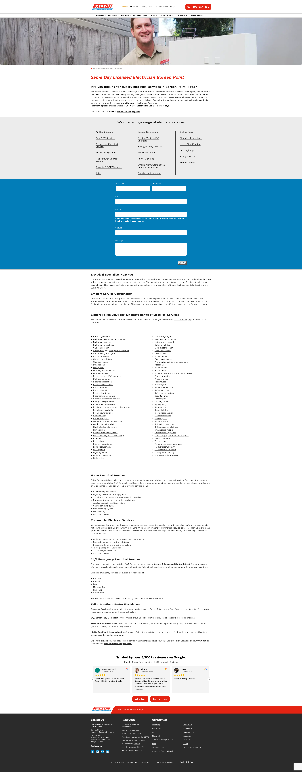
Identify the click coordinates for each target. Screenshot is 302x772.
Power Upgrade (146, 159)
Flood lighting (99, 416)
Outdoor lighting (162, 345)
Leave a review (160, 699)
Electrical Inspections (191, 138)
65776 (146, 737)
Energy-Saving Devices (150, 146)
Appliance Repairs (196, 15)
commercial (140, 100)
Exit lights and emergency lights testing (111, 407)
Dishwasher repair (101, 379)
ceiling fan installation (119, 351)
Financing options (99, 106)
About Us (134, 7)
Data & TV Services (105, 138)
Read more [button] (129, 690)
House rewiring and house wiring (108, 435)
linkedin (107, 751)
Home (94, 68)
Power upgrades (162, 376)
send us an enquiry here (128, 111)
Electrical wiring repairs (104, 396)
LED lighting (99, 450)
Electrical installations (103, 385)
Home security (99, 430)
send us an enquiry (182, 319)
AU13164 (138, 750)
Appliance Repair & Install (162, 751)
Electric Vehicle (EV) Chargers (148, 139)
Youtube (102, 751)
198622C (137, 744)
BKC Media (190, 762)
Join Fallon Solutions (192, 747)
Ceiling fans (98, 351)
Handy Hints (147, 7)
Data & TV (187, 725)
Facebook (92, 751)
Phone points (161, 356)
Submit (182, 263)
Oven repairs (160, 353)
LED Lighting (187, 150)
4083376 (140, 747)
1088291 (137, 734)
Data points (98, 368)
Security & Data (165, 15)
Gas (153, 732)
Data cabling (99, 365)
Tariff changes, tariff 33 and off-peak (172, 435)
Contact (186, 740)
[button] (209, 679)
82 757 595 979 (132, 730)
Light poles (98, 458)
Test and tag (160, 441)
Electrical (125, 15)
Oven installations (163, 351)
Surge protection (162, 421)
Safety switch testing (164, 393)
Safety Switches (188, 156)
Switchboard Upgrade (149, 173)
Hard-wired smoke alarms (105, 427)
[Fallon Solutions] (102, 7)
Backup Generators (148, 132)
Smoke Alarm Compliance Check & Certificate (151, 166)
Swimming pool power (165, 424)
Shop (172, 7)
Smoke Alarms (187, 162)
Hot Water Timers (147, 152)
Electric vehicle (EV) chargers (107, 376)
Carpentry (181, 15)
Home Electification (190, 144)
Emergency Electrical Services (107, 145)
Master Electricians (158, 97)
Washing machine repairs (166, 455)
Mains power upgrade (165, 342)
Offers (125, 7)
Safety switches (162, 390)
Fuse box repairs (101, 418)
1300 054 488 (200, 6)
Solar (153, 15)
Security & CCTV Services (109, 167)
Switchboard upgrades (165, 433)
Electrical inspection (102, 382)
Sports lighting (161, 410)
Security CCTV (158, 747)
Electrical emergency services (104, 573)
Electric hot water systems (105, 433)
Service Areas (162, 7)
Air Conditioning (140, 15)
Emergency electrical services (106, 399)
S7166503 (143, 740)
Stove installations (163, 416)
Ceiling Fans (186, 132)
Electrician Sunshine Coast (105, 68)
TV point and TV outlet (165, 450)
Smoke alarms (161, 407)
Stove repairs (161, 418)
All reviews (140, 699)
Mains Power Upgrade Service (107, 160)
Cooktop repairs (100, 362)
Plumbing (100, 15)
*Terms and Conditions (165, 762)
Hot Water (112, 15)
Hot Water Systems (106, 152)
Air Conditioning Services (162, 740)
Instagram (97, 751)
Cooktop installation (102, 359)
